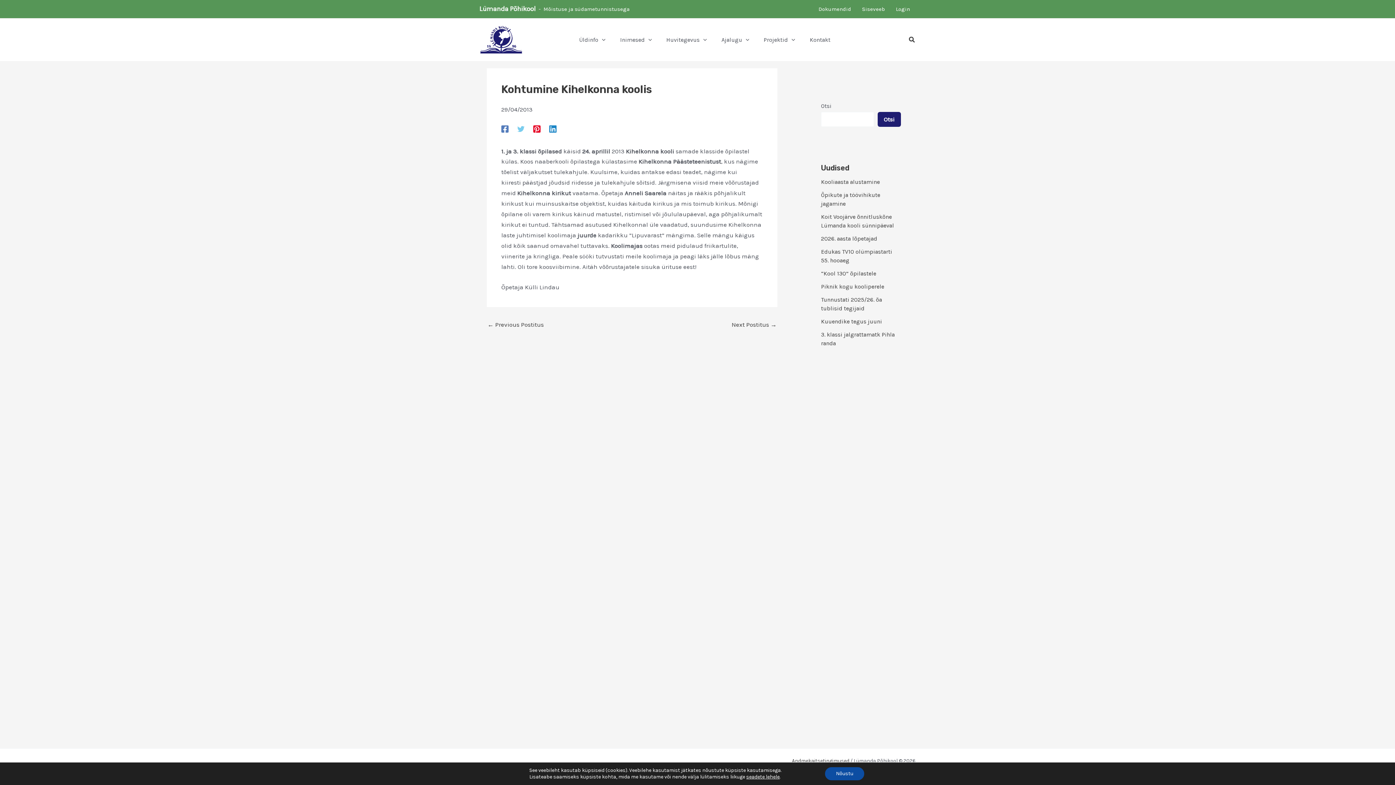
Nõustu (844, 773)
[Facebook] (505, 129)
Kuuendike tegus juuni (851, 321)
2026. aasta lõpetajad (849, 238)
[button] (602, 40)
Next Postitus (754, 325)
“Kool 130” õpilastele (848, 273)
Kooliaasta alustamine (850, 181)
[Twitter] (521, 129)
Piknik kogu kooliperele (852, 286)
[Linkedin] (553, 129)
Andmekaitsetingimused (820, 761)
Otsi (826, 105)
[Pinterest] (537, 129)
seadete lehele (763, 777)
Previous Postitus (516, 325)
